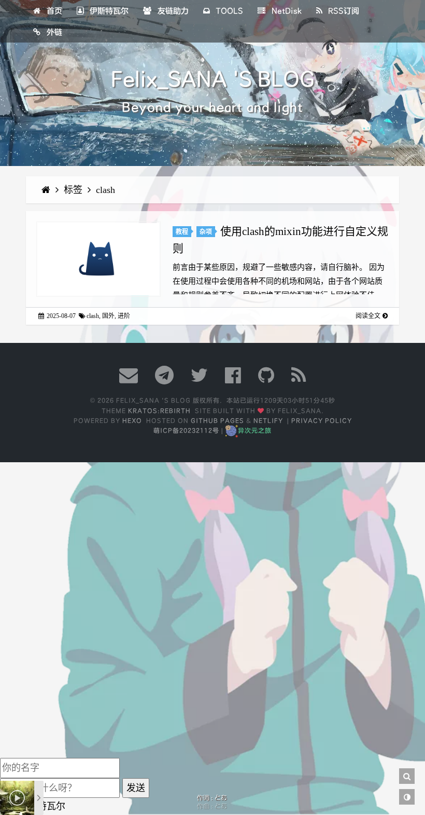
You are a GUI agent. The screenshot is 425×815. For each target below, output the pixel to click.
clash (105, 190)
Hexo (132, 421)
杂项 (206, 232)
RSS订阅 (342, 11)
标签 (74, 190)
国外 (108, 316)
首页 (53, 11)
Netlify (268, 421)
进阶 (124, 316)
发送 (135, 788)
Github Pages (217, 421)
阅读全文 (368, 316)
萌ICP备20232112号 (186, 430)
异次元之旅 (255, 430)
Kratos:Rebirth (159, 411)
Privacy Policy (321, 421)
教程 (182, 232)
